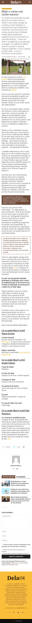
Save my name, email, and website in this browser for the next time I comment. (16, 545)
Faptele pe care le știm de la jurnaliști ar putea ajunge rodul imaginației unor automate (20, 491)
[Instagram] (13, 612)
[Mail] (17, 469)
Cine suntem (13, 621)
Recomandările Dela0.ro (6, 8)
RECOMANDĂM (20, 477)
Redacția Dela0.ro (11, 57)
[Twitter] (18, 612)
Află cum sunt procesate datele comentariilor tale (15, 564)
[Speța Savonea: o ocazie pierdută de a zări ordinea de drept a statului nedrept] (6, 483)
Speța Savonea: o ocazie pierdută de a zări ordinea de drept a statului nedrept (20, 483)
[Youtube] (22, 612)
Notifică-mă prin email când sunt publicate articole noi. (16, 553)
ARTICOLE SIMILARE (8, 477)
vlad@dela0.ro (21, 608)
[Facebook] (14, 469)
